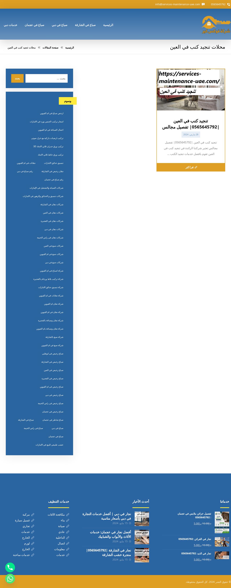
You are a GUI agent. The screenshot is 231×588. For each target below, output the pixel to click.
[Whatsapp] (10, 578)
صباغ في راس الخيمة (33, 428)
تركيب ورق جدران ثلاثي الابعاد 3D (48, 146)
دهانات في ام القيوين (26, 162)
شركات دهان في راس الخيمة (50, 237)
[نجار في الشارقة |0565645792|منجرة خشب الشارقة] (142, 555)
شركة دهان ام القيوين (53, 303)
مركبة (26, 514)
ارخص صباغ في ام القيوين (51, 113)
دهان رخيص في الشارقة (52, 171)
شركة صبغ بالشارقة (54, 336)
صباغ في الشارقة (26, 419)
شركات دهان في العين (53, 212)
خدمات (25, 532)
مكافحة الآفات (56, 514)
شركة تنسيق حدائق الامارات (50, 287)
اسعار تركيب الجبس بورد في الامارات (46, 121)
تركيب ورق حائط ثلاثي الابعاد (50, 154)
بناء (63, 520)
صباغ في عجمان (56, 436)
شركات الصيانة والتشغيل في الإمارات (46, 187)
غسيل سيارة (22, 520)
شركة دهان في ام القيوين (52, 312)
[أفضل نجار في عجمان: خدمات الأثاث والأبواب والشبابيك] (142, 537)
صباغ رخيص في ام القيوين (51, 386)
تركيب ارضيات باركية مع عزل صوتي (47, 138)
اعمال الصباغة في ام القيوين (50, 129)
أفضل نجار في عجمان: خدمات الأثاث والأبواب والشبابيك (110, 534)
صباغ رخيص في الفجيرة (52, 378)
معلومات (59, 549)
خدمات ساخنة (21, 555)
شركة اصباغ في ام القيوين (51, 270)
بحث (17, 78)
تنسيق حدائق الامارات (53, 162)
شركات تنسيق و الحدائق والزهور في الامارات (43, 196)
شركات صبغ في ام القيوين (51, 254)
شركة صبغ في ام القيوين (52, 345)
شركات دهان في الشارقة (51, 204)
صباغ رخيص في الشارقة (52, 361)
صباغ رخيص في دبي (54, 395)
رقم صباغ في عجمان (53, 179)
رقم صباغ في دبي (25, 171)
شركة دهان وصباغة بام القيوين (49, 328)
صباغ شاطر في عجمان (52, 419)
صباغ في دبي (57, 428)
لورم (27, 543)
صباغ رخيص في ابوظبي (52, 353)
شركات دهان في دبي (53, 229)
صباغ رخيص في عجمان (52, 411)
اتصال (61, 543)
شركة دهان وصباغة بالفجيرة (50, 320)
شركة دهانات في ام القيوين (51, 295)
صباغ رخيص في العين (53, 370)
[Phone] (10, 567)
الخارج (26, 538)
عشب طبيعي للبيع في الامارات (49, 444)
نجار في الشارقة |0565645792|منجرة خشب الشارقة (108, 552)
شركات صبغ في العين (53, 245)
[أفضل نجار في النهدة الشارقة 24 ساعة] (216, 24)
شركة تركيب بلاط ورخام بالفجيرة (48, 278)
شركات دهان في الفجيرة (52, 220)
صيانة (61, 526)
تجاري (26, 526)
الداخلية (60, 538)
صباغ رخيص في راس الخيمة (50, 403)
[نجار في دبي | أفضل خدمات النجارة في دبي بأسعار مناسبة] (142, 519)
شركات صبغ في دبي (54, 262)
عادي (61, 532)
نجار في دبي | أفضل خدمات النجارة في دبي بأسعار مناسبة (106, 516)
